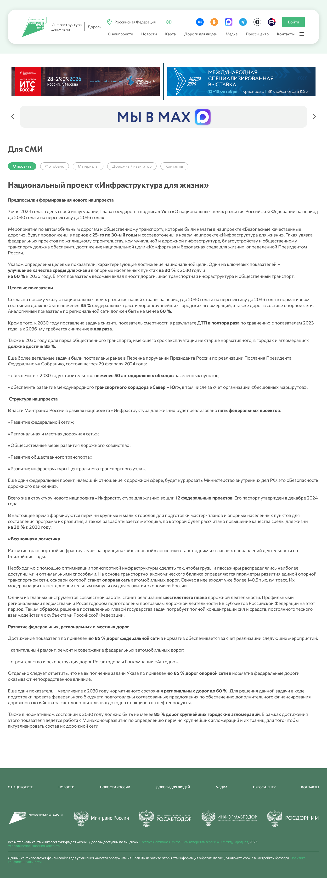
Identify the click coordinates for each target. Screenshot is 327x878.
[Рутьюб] (272, 22)
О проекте (22, 166)
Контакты (286, 34)
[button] (12, 116)
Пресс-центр (257, 34)
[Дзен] (257, 22)
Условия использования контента (34, 846)
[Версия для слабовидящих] (168, 21)
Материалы (88, 166)
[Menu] (302, 34)
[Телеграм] (243, 22)
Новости (149, 34)
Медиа (231, 34)
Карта (170, 34)
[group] (163, 117)
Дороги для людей (200, 34)
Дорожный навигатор (132, 166)
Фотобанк (54, 166)
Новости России (115, 787)
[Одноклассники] (214, 22)
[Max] (228, 22)
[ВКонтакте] (200, 22)
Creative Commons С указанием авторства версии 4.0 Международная (193, 842)
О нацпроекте (120, 34)
